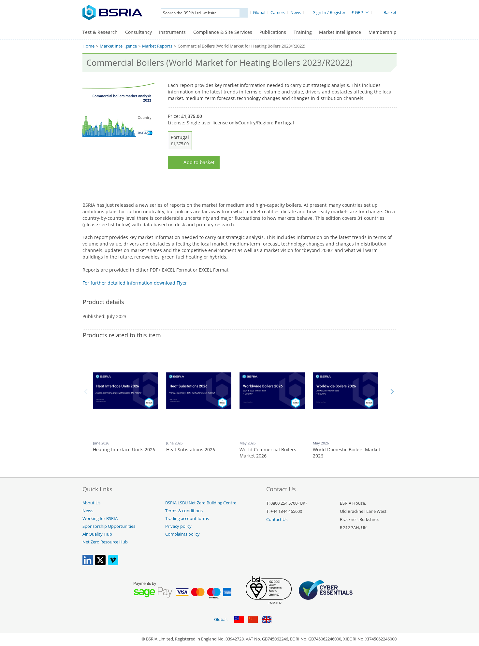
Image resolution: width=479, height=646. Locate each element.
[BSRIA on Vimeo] (113, 564)
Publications (272, 32)
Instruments (172, 32)
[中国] (253, 620)
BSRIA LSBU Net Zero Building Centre (200, 503)
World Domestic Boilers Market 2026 (346, 452)
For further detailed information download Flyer (134, 283)
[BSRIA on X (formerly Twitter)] (100, 564)
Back (87, 391)
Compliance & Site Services (222, 32)
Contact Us (276, 519)
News (87, 510)
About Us (91, 503)
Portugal (180, 140)
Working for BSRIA (100, 518)
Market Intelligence (340, 32)
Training (303, 32)
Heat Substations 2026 (190, 449)
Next (392, 391)
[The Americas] (239, 620)
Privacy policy (178, 526)
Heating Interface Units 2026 (124, 449)
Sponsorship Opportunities (108, 526)
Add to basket (198, 162)
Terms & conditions (184, 510)
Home (88, 46)
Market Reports (157, 46)
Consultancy (138, 32)
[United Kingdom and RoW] (266, 620)
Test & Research (100, 32)
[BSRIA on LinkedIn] (87, 564)
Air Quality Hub (97, 534)
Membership (383, 32)
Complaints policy (182, 534)
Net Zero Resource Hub (105, 542)
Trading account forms (187, 518)
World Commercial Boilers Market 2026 (268, 452)
